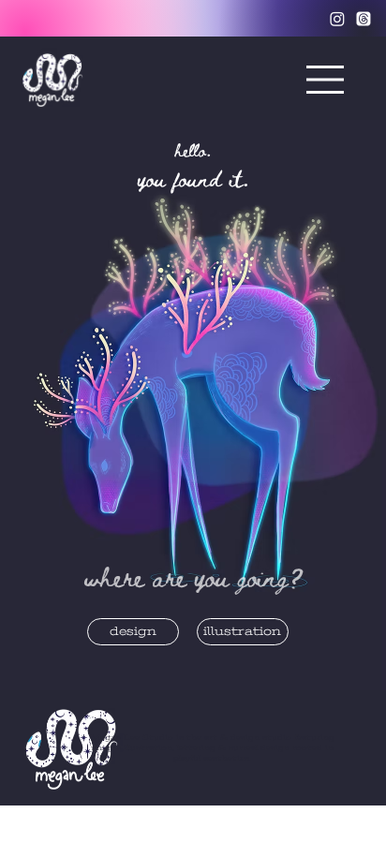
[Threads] (363, 18)
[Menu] (325, 79)
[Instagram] (337, 18)
